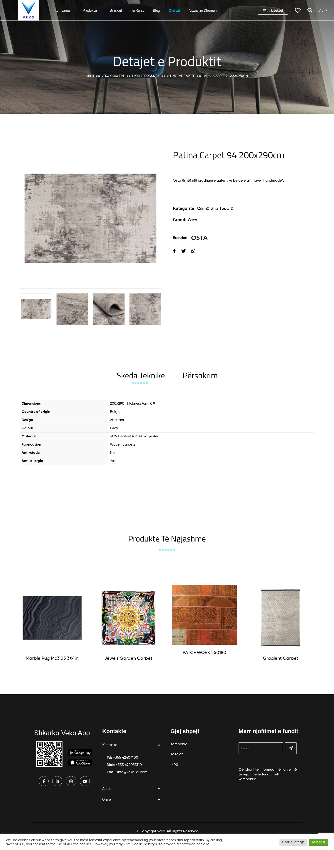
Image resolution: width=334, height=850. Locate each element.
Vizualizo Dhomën (203, 10)
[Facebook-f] (44, 781)
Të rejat (137, 10)
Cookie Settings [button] (293, 842)
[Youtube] (85, 781)
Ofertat (174, 10)
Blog (156, 10)
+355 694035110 (129, 765)
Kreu (90, 76)
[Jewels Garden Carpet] (128, 617)
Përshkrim (200, 375)
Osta (192, 220)
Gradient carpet (280, 658)
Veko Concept (113, 76)
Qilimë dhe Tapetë (181, 76)
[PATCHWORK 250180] (204, 615)
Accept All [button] (319, 842)
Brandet (116, 10)
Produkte (90, 10)
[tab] (141, 375)
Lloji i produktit (145, 76)
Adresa (107, 789)
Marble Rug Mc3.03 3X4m (52, 658)
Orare (106, 799)
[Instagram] (71, 781)
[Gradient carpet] (280, 617)
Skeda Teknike (141, 375)
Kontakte (109, 745)
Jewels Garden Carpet (128, 658)
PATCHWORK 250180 (204, 653)
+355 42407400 (125, 758)
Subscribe (291, 748)
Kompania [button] (62, 10)
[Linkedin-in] (57, 781)
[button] (133, 745)
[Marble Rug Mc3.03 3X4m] (52, 617)
